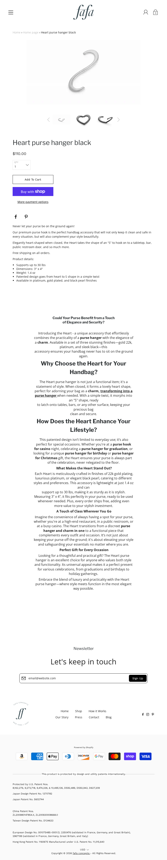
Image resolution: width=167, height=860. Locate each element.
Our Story (61, 717)
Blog (109, 717)
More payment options (33, 202)
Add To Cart (33, 179)
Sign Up (137, 678)
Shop (78, 711)
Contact (94, 717)
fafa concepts (81, 853)
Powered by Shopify (83, 747)
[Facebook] (16, 217)
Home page (30, 32)
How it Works (97, 711)
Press (78, 717)
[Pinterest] (27, 217)
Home (17, 32)
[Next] (118, 120)
